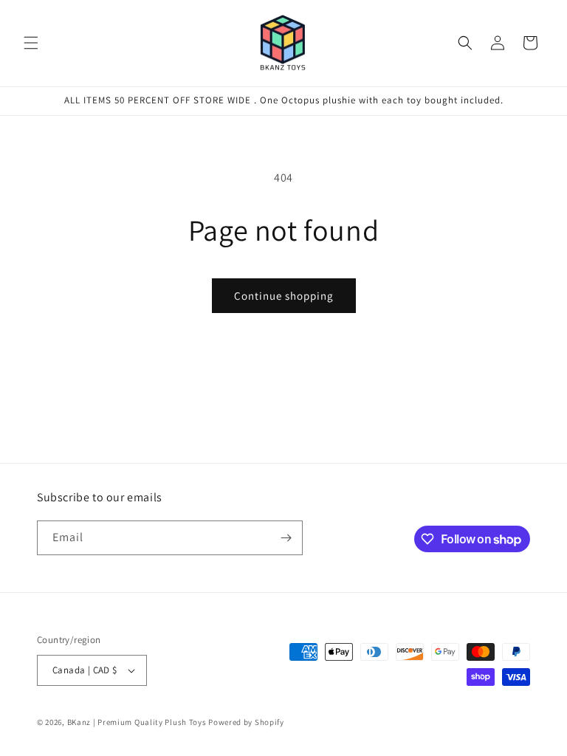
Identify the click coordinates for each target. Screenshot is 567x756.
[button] (31, 43)
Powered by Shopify (246, 722)
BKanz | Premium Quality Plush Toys (137, 722)
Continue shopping (284, 296)
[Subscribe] (285, 537)
